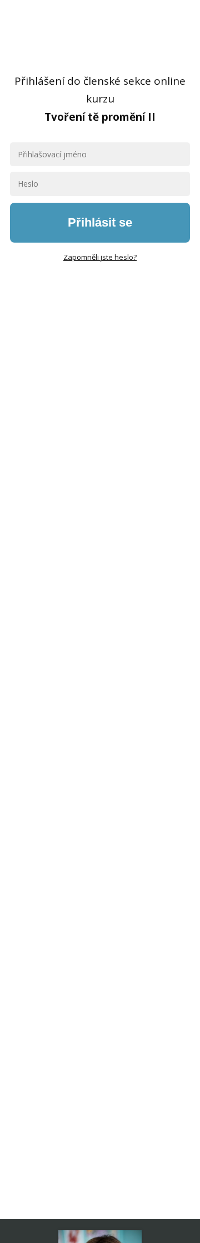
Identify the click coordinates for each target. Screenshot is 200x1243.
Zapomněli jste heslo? (100, 257)
